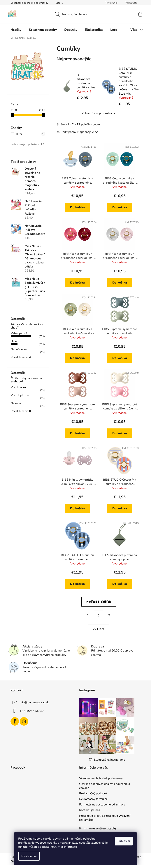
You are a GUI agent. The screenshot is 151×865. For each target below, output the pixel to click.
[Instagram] (24, 721)
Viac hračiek (18, 387)
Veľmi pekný (19, 333)
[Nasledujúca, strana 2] (98, 615)
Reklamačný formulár (93, 799)
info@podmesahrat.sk (34, 702)
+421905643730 (32, 711)
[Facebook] (14, 721)
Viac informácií (67, 847)
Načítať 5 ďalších (98, 602)
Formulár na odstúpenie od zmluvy (102, 805)
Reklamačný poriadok (93, 793)
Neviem (16, 403)
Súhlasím (123, 841)
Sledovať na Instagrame (109, 760)
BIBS (30, 134)
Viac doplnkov (20, 395)
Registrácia (131, 2)
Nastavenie (29, 856)
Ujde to (15, 341)
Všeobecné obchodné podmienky (29, 3)
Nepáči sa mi (19, 349)
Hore (100, 629)
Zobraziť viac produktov (97, 113)
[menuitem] (16, 29)
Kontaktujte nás (89, 810)
